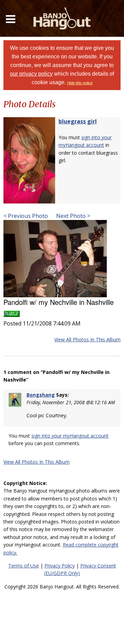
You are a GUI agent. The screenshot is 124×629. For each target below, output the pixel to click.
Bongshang (41, 394)
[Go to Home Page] (62, 18)
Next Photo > (72, 216)
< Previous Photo (25, 216)
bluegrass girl (78, 121)
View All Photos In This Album (87, 339)
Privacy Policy (59, 565)
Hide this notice (80, 83)
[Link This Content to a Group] (11, 312)
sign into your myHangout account (69, 435)
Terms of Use (23, 565)
